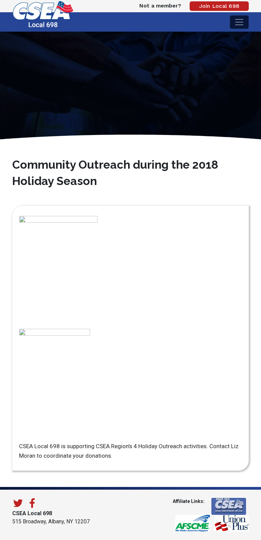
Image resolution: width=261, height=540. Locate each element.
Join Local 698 (219, 6)
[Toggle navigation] (239, 22)
